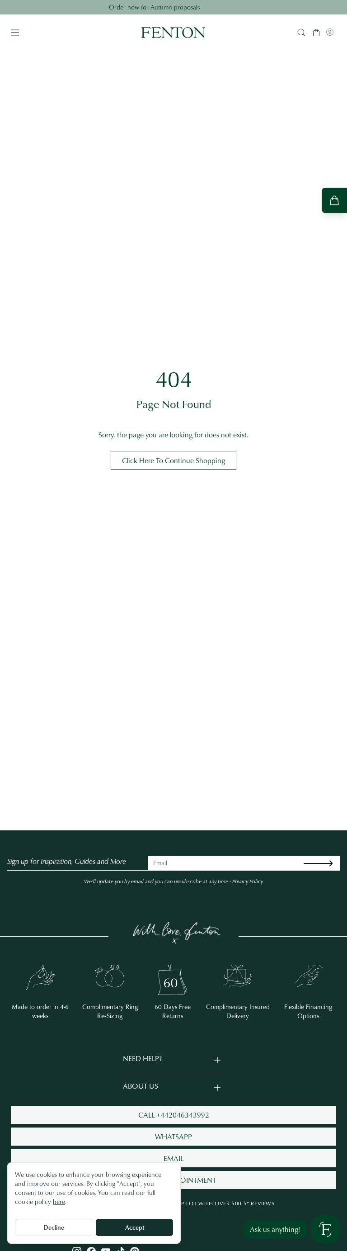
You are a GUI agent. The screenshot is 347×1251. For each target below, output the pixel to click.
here (59, 1201)
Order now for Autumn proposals (173, 7)
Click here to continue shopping (173, 460)
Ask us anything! (275, 1229)
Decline (53, 1227)
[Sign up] (325, 863)
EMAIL (173, 1158)
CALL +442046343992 (173, 1115)
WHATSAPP (173, 1137)
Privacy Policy (247, 881)
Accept (134, 1227)
